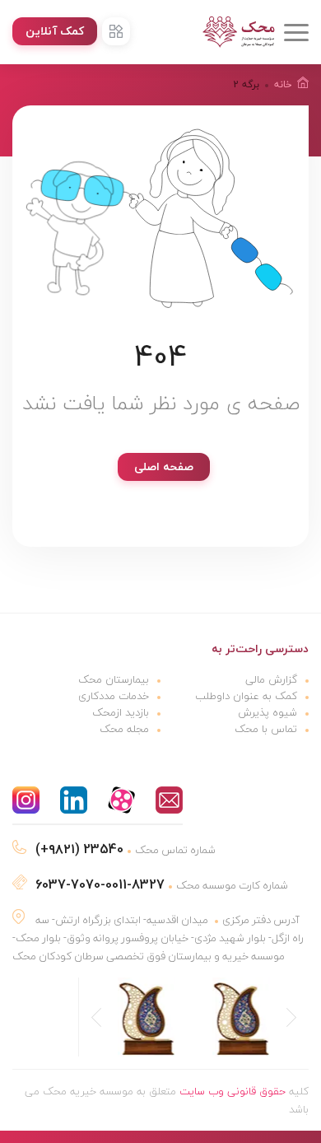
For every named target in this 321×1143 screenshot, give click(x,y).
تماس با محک (266, 729)
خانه (283, 84)
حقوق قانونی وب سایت (232, 1091)
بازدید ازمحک (120, 712)
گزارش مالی (271, 679)
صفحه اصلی (163, 466)
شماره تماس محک (125, 850)
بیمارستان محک (113, 679)
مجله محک (124, 729)
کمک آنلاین (55, 31)
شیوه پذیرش (267, 712)
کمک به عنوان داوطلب (246, 696)
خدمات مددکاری (113, 696)
